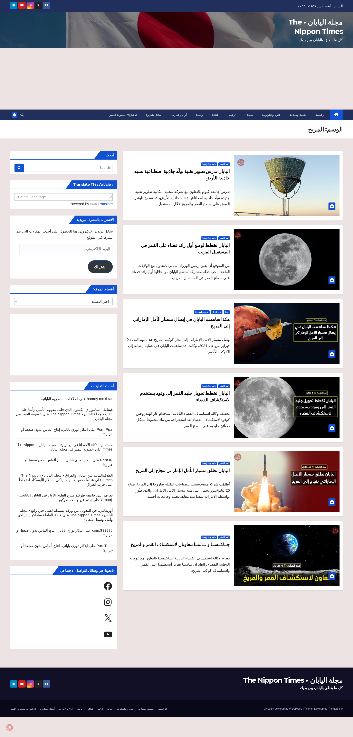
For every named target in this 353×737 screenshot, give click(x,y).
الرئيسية (320, 115)
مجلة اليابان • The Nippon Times (293, 680)
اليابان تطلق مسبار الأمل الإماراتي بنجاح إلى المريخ (182, 470)
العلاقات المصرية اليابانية (59, 399)
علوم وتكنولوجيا (271, 115)
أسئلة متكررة (154, 115)
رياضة (199, 115)
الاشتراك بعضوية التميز (123, 115)
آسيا (227, 312)
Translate (105, 204)
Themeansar (335, 708)
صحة (250, 115)
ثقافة (215, 115)
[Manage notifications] (9, 727)
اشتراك (100, 267)
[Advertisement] (176, 78)
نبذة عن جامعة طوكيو (75, 500)
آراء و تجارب (179, 115)
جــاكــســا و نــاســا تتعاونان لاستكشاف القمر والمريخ (180, 544)
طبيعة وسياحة (297, 115)
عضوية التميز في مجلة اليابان (72, 449)
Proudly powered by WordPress (284, 708)
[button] (22, 115)
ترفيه (232, 115)
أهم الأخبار (224, 164)
